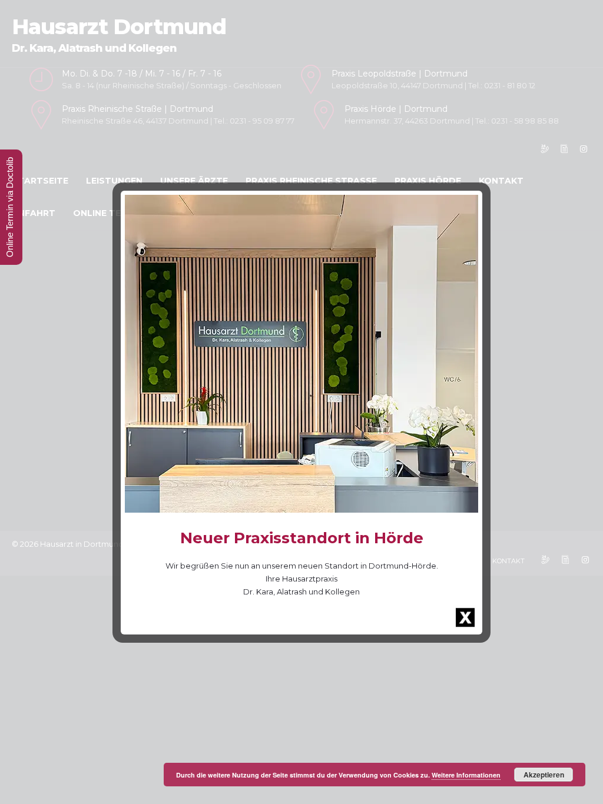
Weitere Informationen (466, 774)
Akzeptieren (544, 774)
